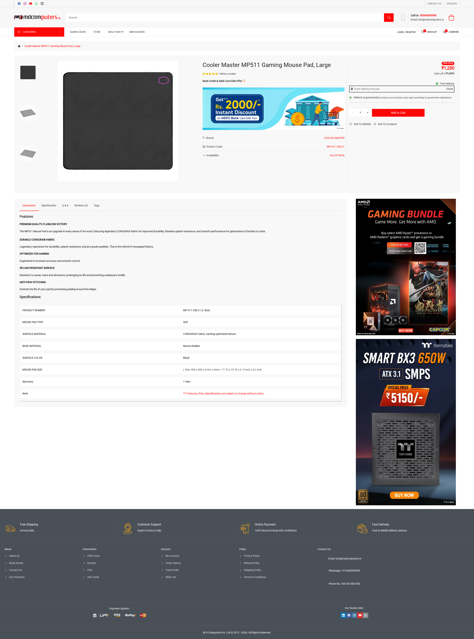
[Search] (389, 17)
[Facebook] (19, 4)
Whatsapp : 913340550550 (344, 570)
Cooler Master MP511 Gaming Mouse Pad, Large (52, 46)
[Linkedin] (42, 4)
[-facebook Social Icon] (349, 615)
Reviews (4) (81, 205)
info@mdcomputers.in (431, 19)
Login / (401, 32)
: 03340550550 (427, 15)
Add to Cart (398, 112)
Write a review (228, 73)
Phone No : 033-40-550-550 (344, 583)
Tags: (97, 205)
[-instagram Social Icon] (354, 615)
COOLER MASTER (334, 137)
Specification (48, 205)
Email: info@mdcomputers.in (344, 558)
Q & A (65, 205)
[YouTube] (31, 4)
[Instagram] (25, 4)
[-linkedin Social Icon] (343, 615)
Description (29, 205)
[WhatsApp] (36, 4)
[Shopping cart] (454, 17)
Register (410, 32)
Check (449, 88)
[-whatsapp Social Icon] (365, 615)
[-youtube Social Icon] (360, 615)
